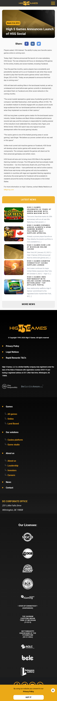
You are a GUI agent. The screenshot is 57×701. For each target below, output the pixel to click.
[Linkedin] (33, 44)
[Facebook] (27, 44)
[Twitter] (39, 44)
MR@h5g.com (9, 190)
